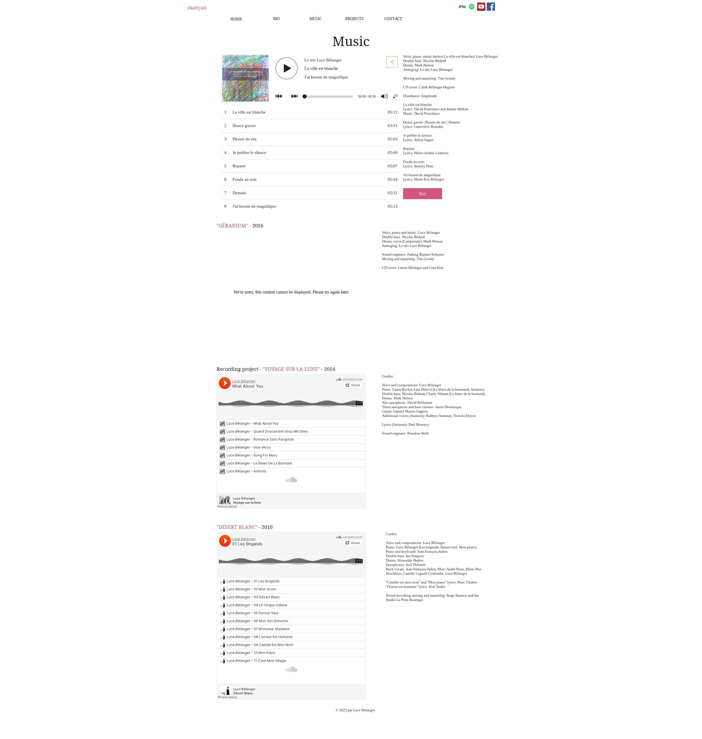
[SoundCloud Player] (291, 441)
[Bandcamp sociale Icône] (462, 6)
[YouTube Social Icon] (481, 6)
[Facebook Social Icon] (491, 6)
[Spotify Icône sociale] (472, 6)
